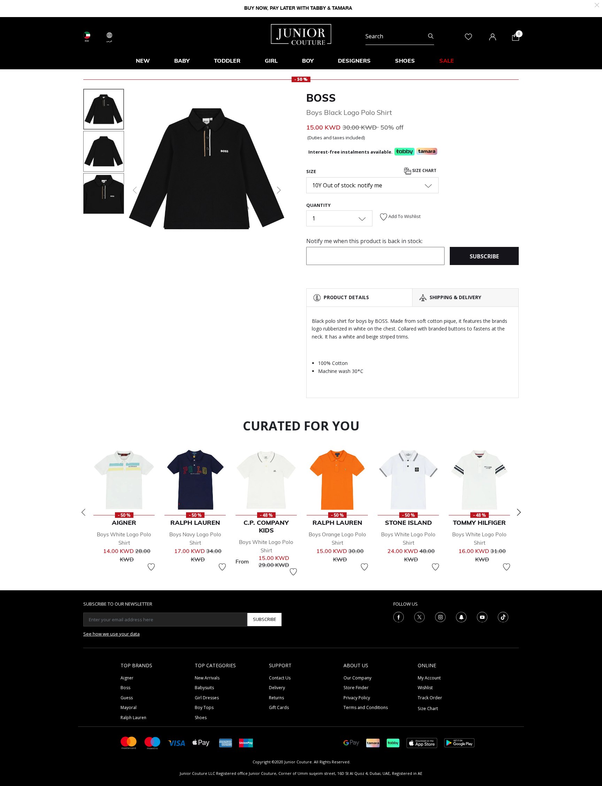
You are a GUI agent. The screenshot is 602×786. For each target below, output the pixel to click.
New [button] (143, 60)
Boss (125, 688)
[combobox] (399, 36)
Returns (276, 698)
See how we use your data (111, 634)
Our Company (357, 678)
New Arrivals (207, 678)
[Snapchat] (461, 616)
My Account (429, 678)
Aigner (127, 678)
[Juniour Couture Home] (301, 34)
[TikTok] (503, 616)
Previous (83, 512)
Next (519, 512)
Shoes (201, 718)
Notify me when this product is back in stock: (364, 241)
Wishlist (425, 688)
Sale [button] (446, 60)
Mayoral (129, 707)
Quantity (318, 205)
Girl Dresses (207, 698)
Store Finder (356, 688)
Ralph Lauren (133, 718)
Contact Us (280, 678)
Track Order (430, 698)
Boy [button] (308, 60)
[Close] (597, 4)
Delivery (277, 688)
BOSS (321, 97)
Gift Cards (279, 707)
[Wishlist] (151, 566)
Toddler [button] (227, 60)
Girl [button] (271, 60)
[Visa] (176, 742)
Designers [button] (354, 60)
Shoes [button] (405, 60)
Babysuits (204, 688)
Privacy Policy (357, 698)
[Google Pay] (351, 742)
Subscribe (264, 619)
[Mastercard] (129, 742)
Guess (127, 698)
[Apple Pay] (201, 742)
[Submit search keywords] (430, 36)
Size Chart (424, 170)
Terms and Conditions (366, 707)
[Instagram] (440, 616)
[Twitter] (419, 616)
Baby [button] (182, 60)
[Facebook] (398, 616)
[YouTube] (482, 616)
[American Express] (225, 742)
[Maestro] (152, 742)
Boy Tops (204, 707)
